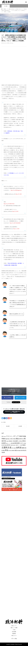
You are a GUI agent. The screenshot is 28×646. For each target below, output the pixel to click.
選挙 (4, 450)
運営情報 (14, 633)
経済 (12, 447)
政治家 (12, 443)
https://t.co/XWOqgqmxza (16, 190)
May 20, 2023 (19, 194)
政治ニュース (8, 443)
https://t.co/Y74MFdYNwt (9, 203)
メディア (15, 436)
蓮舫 (23, 448)
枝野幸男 (8, 445)
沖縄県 (12, 445)
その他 (5, 6)
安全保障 (15, 441)
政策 (15, 443)
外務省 (7, 441)
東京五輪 (4, 445)
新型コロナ (20, 443)
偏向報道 (7, 438)
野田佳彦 (9, 450)
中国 (20, 436)
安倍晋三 (11, 441)
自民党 (19, 448)
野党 (6, 450)
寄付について (14, 635)
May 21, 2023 (16, 228)
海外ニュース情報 (14, 627)
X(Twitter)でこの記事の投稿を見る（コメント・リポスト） (14, 412)
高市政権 (19, 450)
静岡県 (13, 450)
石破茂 (23, 445)
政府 (4, 443)
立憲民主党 (6, 447)
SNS (2, 436)
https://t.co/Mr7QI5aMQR (15, 223)
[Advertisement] (14, 66)
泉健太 (14, 445)
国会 (17, 438)
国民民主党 (21, 438)
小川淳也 (20, 441)
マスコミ (9, 436)
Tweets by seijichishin (6, 477)
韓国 (16, 450)
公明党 (11, 438)
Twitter (5, 436)
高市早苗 (23, 450)
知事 (21, 445)
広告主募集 (14, 631)
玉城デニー (18, 445)
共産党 (14, 438)
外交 (4, 441)
